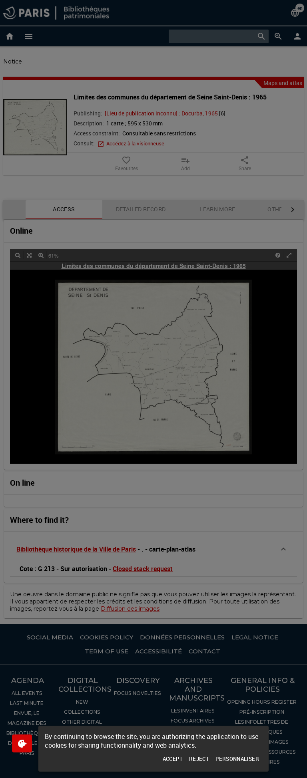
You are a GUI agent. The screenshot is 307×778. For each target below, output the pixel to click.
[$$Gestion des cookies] (22, 743)
